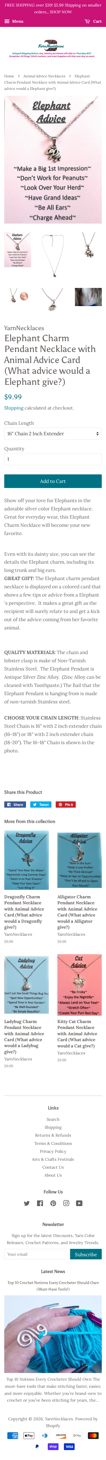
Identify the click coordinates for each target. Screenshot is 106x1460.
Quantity (14, 448)
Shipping (13, 408)
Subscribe (86, 1254)
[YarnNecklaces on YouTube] (79, 1204)
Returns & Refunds (53, 1135)
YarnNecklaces (59, 1418)
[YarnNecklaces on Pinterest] (53, 1204)
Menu (17, 21)
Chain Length (19, 423)
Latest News (53, 1271)
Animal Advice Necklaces (44, 76)
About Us (53, 1175)
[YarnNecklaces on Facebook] (40, 1204)
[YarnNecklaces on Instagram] (66, 1204)
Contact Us (53, 1167)
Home (9, 76)
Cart (97, 21)
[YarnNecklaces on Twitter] (27, 1204)
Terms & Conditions (53, 1143)
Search (53, 1119)
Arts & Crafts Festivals (53, 1159)
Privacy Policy (53, 1151)
